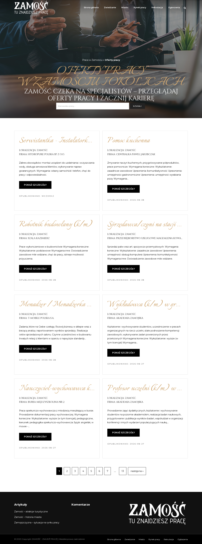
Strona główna (91, 7)
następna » (137, 471)
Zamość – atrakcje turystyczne (31, 511)
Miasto (124, 7)
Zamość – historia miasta (28, 517)
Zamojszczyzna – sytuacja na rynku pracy (36, 522)
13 (123, 471)
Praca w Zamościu (92, 60)
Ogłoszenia (174, 7)
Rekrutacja (157, 7)
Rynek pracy (140, 7)
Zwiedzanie (110, 7)
